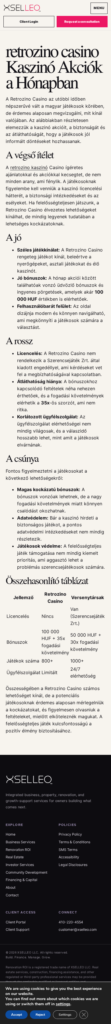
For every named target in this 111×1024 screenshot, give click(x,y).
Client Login (29, 22)
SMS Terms (68, 850)
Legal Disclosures (73, 865)
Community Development (26, 872)
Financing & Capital (21, 880)
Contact (12, 895)
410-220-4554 (71, 922)
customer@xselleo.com (78, 929)
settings (63, 1004)
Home (10, 834)
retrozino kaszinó (29, 167)
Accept (16, 1014)
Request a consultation (82, 22)
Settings (65, 1014)
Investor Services (20, 865)
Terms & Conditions (74, 842)
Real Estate (15, 857)
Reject (40, 1014)
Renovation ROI (18, 850)
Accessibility (69, 857)
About (10, 887)
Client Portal (16, 922)
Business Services (20, 842)
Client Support (17, 929)
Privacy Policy (70, 834)
